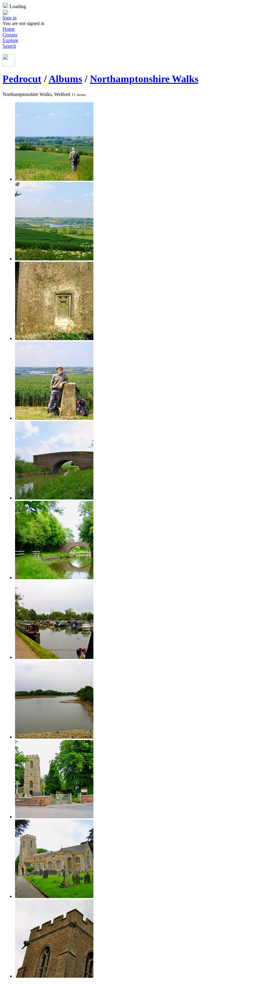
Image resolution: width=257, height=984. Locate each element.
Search (9, 46)
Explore (10, 40)
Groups (10, 34)
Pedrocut (22, 78)
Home (9, 29)
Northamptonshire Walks (144, 78)
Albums (65, 78)
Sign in (10, 17)
